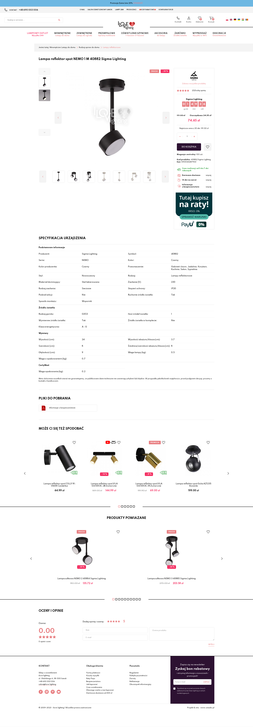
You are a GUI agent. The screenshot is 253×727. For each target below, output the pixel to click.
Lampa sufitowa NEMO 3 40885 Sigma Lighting (171, 579)
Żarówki (180, 34)
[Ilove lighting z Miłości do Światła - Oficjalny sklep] (126, 25)
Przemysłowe (106, 34)
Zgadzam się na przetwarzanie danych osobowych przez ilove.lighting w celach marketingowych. (191, 691)
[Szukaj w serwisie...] (59, 20)
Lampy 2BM (119, 9)
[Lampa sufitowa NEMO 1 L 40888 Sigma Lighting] (119, 177)
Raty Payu (90, 678)
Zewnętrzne (84, 34)
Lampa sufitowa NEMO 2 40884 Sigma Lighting (81, 579)
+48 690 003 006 (28, 10)
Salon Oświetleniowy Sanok (100, 9)
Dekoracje (219, 34)
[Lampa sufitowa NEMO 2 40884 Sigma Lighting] (74, 177)
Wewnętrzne (62, 34)
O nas (82, 9)
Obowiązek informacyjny (140, 684)
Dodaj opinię (200, 90)
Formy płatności (93, 673)
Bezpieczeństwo (93, 681)
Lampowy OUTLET (37, 34)
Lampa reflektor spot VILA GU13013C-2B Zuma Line (104, 485)
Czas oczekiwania (94, 687)
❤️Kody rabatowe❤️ (147, 9)
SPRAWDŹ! (138, 3)
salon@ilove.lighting (47, 684)
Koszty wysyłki (92, 676)
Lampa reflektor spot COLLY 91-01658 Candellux (59, 485)
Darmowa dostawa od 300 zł (99, 693)
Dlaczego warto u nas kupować (100, 690)
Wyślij (211, 644)
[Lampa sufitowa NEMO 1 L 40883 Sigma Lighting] (59, 177)
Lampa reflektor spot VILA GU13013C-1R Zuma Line (148, 485)
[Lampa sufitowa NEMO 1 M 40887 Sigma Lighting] (104, 177)
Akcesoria (160, 34)
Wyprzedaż (200, 34)
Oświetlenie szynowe (134, 34)
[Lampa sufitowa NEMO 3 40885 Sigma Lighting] (89, 177)
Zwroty (132, 678)
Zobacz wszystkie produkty (194, 84)
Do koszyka (189, 147)
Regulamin (134, 673)
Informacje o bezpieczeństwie (62, 408)
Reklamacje (134, 681)
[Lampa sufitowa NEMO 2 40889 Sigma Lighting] (134, 177)
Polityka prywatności (138, 676)
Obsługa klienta (94, 666)
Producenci (131, 9)
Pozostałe (134, 666)
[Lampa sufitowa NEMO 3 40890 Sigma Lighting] (149, 177)
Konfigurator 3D (166, 9)
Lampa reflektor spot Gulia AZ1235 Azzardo (193, 485)
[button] (44, 71)
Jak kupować (92, 684)
